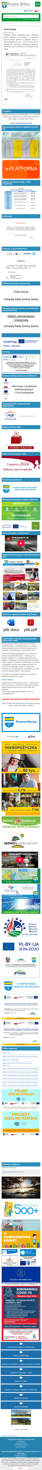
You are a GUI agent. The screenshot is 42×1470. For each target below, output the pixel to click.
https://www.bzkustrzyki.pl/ (21, 123)
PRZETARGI (7, 1053)
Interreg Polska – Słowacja (13, 335)
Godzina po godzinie (9, 1172)
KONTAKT (29, 11)
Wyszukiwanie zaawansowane (31, 19)
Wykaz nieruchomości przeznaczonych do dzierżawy (17, 1064)
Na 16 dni (20, 1172)
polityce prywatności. (27, 1465)
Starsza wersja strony (9, 1436)
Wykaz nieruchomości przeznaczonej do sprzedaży (20, 1056)
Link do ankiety (8, 680)
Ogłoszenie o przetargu (11, 1060)
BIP (38, 11)
